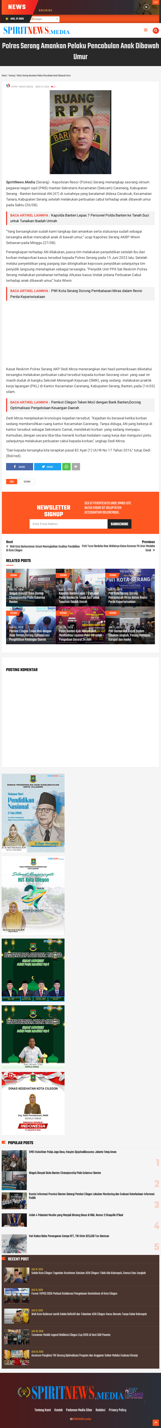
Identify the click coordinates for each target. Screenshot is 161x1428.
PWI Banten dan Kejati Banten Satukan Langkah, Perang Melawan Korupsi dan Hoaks (129, 635)
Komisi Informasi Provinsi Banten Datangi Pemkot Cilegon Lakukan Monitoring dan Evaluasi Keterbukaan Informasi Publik (92, 1196)
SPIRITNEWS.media (81, 1419)
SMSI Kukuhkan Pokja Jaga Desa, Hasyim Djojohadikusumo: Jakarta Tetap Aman (73, 1152)
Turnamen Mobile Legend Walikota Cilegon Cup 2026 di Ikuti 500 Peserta (70, 1335)
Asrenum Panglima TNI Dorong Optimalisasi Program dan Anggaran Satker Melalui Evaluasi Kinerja (84, 1355)
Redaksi (100, 1410)
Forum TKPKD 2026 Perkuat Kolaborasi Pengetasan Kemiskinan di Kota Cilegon (74, 1293)
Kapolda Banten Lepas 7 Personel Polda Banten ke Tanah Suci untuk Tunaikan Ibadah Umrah (79, 598)
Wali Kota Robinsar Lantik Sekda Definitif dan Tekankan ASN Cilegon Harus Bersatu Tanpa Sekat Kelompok (89, 1314)
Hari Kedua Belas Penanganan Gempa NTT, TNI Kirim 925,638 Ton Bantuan (69, 1236)
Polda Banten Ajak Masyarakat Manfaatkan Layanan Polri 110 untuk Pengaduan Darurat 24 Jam (80, 635)
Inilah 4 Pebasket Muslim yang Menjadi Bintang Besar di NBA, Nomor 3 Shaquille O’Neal (76, 1215)
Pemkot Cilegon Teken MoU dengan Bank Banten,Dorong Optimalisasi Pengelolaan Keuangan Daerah (30, 635)
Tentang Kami (43, 1410)
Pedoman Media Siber (79, 1410)
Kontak (58, 1410)
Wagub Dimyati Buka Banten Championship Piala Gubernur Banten (27, 598)
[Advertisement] (80, 333)
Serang (27, 482)
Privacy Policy (117, 1410)
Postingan (37, 19)
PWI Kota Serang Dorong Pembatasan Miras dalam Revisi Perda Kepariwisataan (127, 598)
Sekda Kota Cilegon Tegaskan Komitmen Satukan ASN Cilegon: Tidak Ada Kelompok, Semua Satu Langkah (88, 1273)
